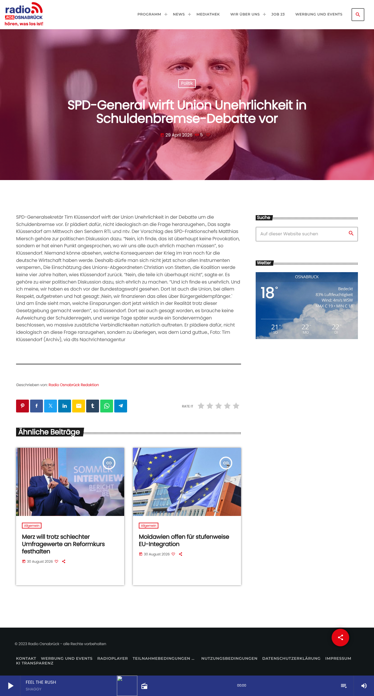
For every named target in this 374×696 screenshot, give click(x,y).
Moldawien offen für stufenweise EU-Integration (184, 540)
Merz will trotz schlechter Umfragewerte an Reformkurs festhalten (63, 544)
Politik (187, 84)
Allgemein (31, 525)
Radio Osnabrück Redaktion (74, 385)
